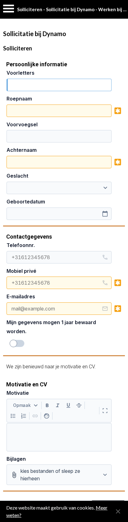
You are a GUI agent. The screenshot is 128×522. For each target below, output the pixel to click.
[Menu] (8, 10)
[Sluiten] (118, 511)
